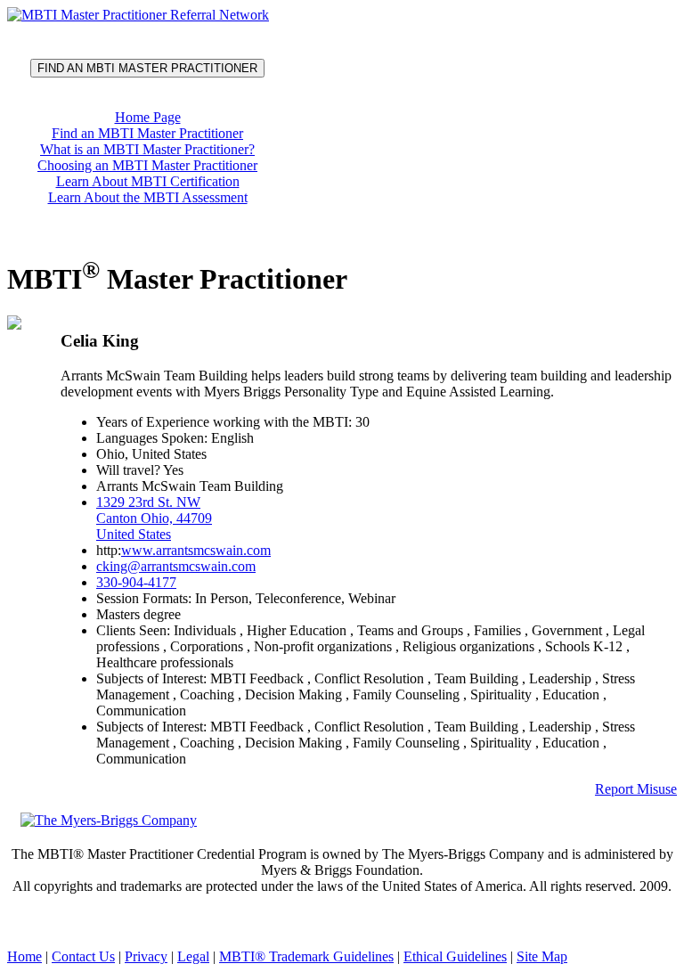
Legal (193, 956)
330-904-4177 (136, 582)
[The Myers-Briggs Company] (111, 819)
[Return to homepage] (138, 14)
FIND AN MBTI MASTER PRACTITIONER (147, 68)
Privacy (146, 956)
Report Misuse (636, 788)
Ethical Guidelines (455, 956)
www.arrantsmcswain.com (196, 550)
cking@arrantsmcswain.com (176, 566)
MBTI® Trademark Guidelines (306, 956)
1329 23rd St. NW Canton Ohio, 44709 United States (154, 518)
